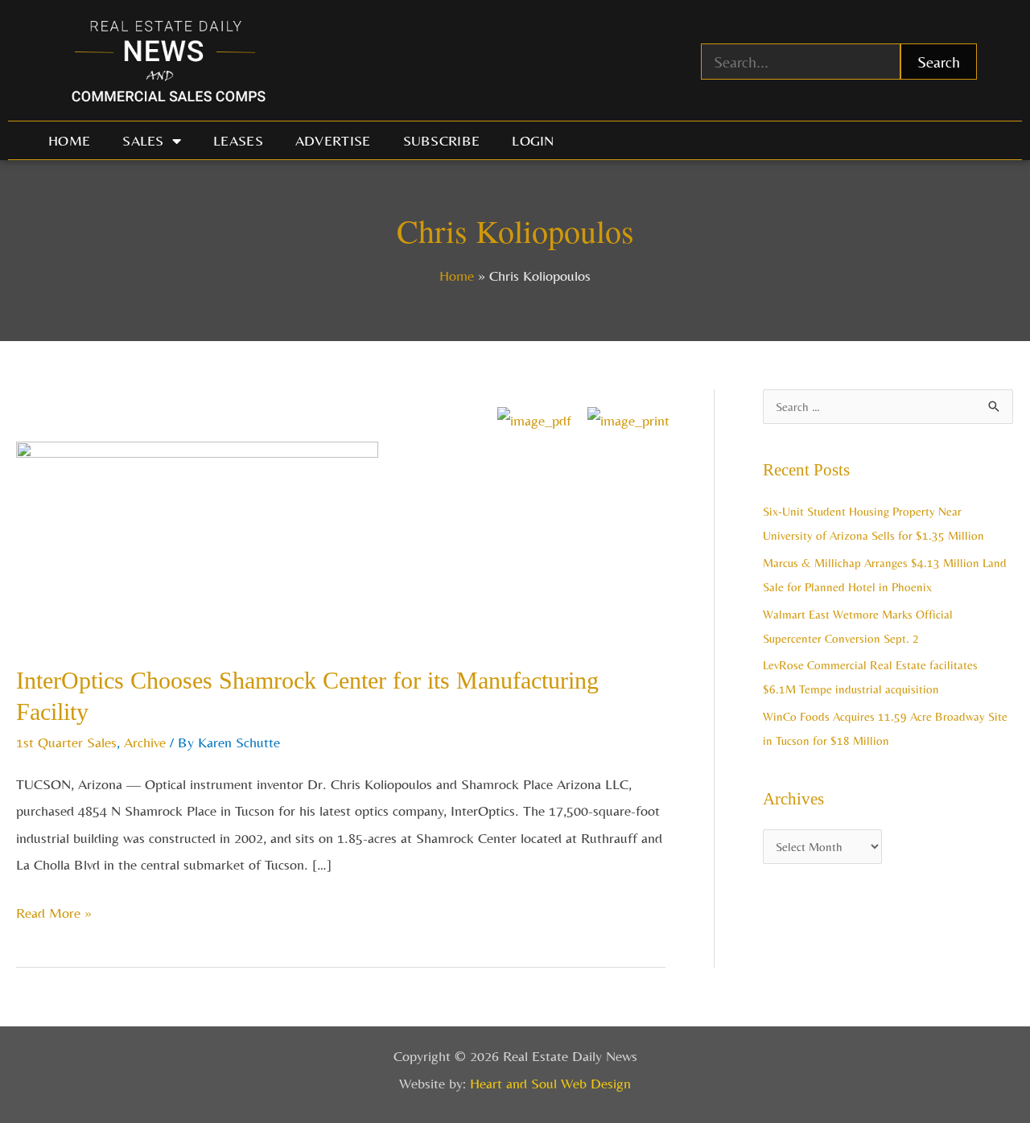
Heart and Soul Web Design (550, 1083)
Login (533, 140)
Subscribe (441, 140)
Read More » (54, 910)
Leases (238, 140)
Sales (143, 140)
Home (69, 140)
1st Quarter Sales (66, 742)
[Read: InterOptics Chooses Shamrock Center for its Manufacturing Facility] (197, 540)
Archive (145, 742)
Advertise (333, 140)
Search (938, 61)
